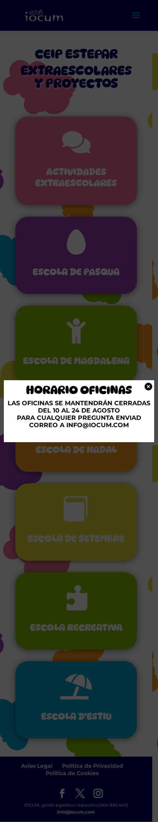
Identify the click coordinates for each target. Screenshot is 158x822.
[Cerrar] (147, 386)
